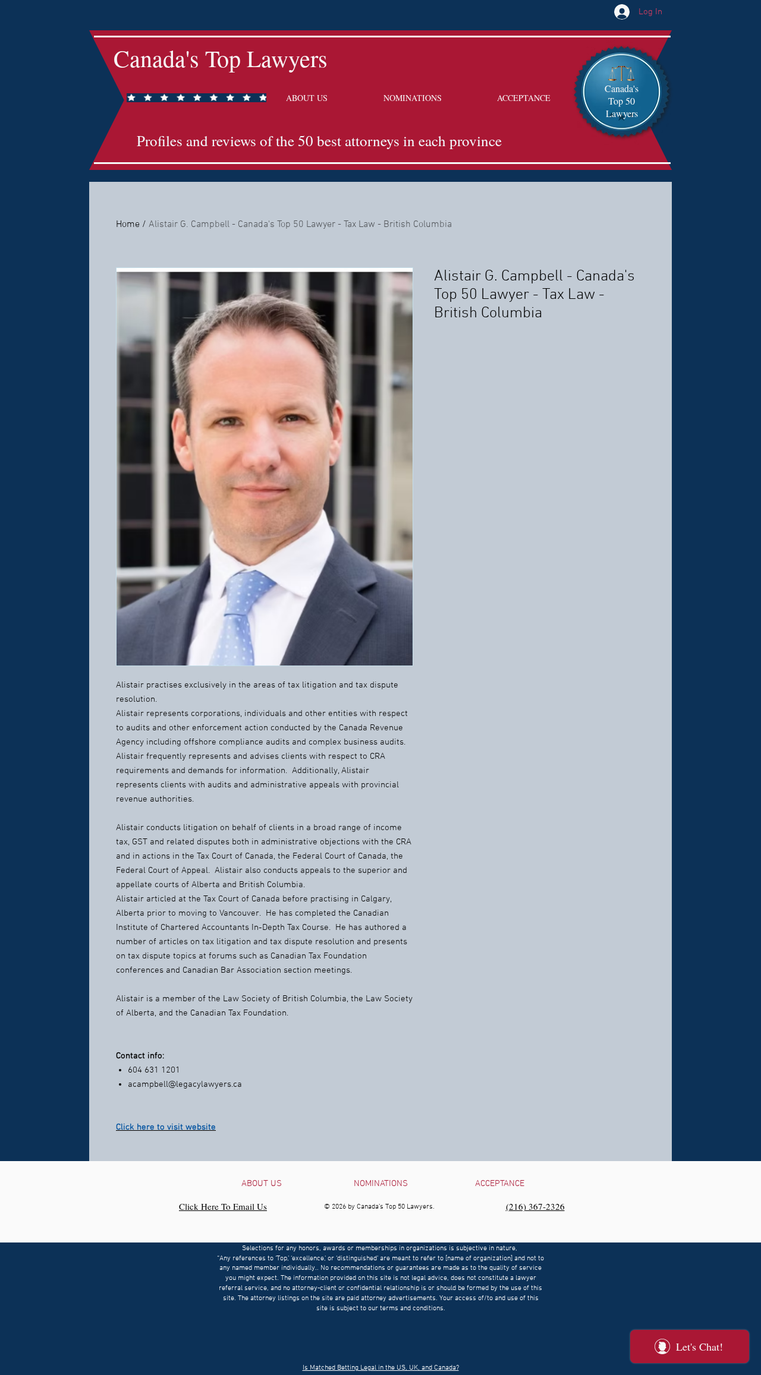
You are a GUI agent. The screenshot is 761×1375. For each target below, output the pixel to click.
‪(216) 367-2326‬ (535, 1206)
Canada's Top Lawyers (221, 58)
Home (128, 225)
